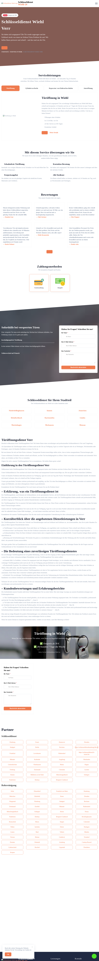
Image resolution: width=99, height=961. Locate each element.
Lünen (12, 832)
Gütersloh (87, 822)
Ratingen (86, 827)
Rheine (37, 837)
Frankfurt (12, 753)
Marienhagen (16, 425)
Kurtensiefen (49, 418)
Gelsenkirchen (12, 764)
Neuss (87, 811)
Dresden (86, 742)
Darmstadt (37, 769)
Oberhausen (37, 764)
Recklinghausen (87, 817)
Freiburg (12, 769)
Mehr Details (54, 132)
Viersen (12, 837)
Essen (37, 742)
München (12, 796)
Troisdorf (86, 837)
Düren (62, 827)
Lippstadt (62, 847)
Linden (82, 418)
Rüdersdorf (61, 753)
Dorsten (12, 842)
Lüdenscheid (12, 847)
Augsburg (62, 759)
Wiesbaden (86, 759)
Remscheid (12, 822)
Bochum (61, 747)
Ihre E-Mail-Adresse (67, 342)
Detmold (37, 842)
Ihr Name (64, 333)
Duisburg (12, 742)
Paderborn (12, 780)
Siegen (62, 822)
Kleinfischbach (16, 418)
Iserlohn (37, 827)
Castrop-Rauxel (86, 842)
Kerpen (12, 852)
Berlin (37, 747)
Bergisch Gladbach (62, 780)
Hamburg (87, 791)
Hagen (87, 764)
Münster (12, 759)
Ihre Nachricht (65, 351)
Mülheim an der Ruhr (37, 775)
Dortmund (12, 806)
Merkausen (49, 425)
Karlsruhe (37, 759)
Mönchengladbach (62, 775)
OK (8, 954)
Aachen (86, 769)
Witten (12, 827)
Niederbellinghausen (16, 411)
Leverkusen (37, 753)
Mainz (62, 764)
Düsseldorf (37, 791)
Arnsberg (62, 842)
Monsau (82, 425)
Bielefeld (37, 796)
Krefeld (37, 806)
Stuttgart (12, 747)
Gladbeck (62, 837)
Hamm (12, 775)
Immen (49, 411)
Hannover (62, 742)
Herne (62, 811)
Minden (86, 832)
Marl (37, 832)
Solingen (86, 775)
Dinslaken (87, 847)
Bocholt (37, 847)
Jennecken (82, 411)
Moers (37, 822)
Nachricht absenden (78, 367)
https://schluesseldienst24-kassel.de (87, 753)
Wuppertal (12, 801)
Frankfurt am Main (62, 791)
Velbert (62, 832)
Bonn (62, 796)
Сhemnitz (62, 769)
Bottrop (37, 780)
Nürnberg (37, 801)
